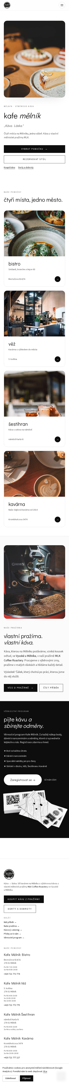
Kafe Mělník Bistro (17, 954)
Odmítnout (10, 1078)
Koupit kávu (9, 167)
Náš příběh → (10, 922)
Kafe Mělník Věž (15, 983)
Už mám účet (50, 779)
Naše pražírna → (11, 926)
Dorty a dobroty (26, 167)
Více (45, 1071)
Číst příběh (51, 687)
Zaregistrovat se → (22, 780)
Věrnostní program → (14, 937)
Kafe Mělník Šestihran (19, 1014)
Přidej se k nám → (12, 933)
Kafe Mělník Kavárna (18, 1038)
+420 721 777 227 (12, 1057)
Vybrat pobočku (34, 148)
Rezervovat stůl (34, 159)
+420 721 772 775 (12, 1005)
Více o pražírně (21, 687)
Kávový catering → (13, 930)
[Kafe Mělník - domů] (7, 5)
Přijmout (26, 1078)
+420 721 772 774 (12, 974)
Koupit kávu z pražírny (24, 899)
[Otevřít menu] (62, 5)
